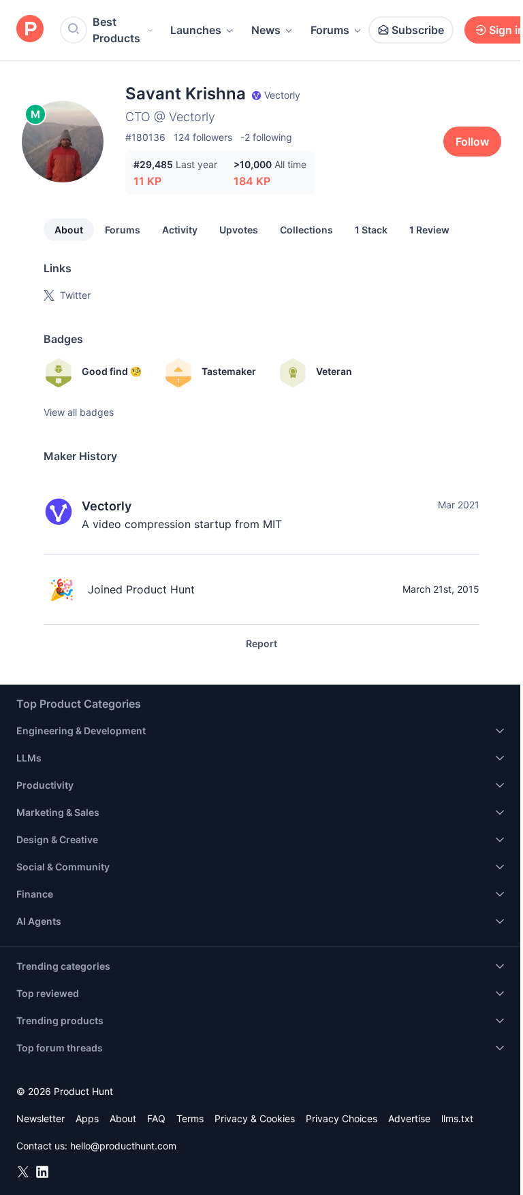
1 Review (429, 229)
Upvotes (238, 229)
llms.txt (457, 1118)
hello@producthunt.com (123, 1145)
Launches (195, 30)
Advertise (409, 1118)
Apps (87, 1118)
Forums (330, 30)
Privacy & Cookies (255, 1118)
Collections (306, 229)
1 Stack (371, 229)
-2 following (266, 137)
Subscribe (418, 30)
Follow (472, 141)
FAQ (156, 1118)
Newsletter (40, 1118)
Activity (179, 229)
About (68, 229)
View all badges (79, 412)
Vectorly (106, 506)
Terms (190, 1118)
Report (261, 643)
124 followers (203, 137)
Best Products (116, 30)
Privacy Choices (341, 1118)
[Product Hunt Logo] (30, 29)
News (266, 30)
